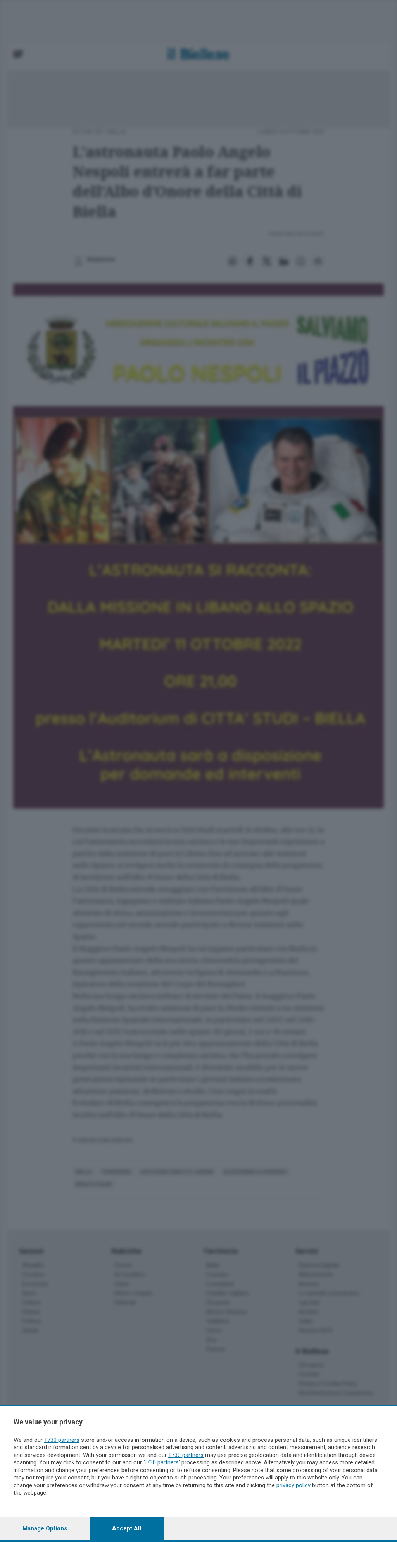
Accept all (126, 1528)
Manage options (44, 1528)
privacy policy (293, 1485)
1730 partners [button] (61, 1439)
